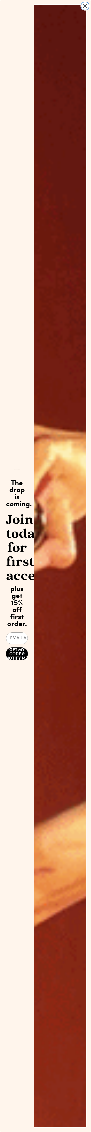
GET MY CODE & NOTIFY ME (17, 653)
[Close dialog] (85, 6)
